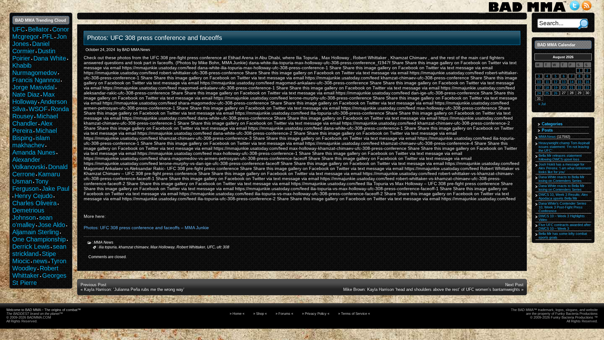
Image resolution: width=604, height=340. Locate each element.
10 (539, 82)
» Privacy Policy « (315, 313)
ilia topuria (108, 247)
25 (547, 93)
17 (539, 87)
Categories (552, 124)
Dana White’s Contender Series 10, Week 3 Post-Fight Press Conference (562, 207)
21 (571, 87)
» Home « (237, 313)
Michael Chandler (35, 120)
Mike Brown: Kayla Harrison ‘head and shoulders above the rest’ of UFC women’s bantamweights (431, 289)
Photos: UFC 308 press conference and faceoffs (154, 37)
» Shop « (260, 313)
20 (564, 87)
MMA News (103, 242)
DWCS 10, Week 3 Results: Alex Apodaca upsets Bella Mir (563, 196)
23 (587, 87)
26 (555, 93)
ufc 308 (223, 247)
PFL (47, 36)
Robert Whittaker (190, 247)
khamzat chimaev (133, 247)
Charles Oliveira (34, 203)
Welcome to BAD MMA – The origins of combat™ (43, 310)
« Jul (541, 104)
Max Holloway (162, 247)
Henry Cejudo (33, 195)
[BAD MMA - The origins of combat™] (527, 11)
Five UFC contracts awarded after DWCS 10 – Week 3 (565, 226)
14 (571, 82)
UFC (211, 247)
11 (547, 82)
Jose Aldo (51, 224)
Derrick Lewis (31, 246)
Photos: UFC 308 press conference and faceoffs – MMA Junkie (146, 227)
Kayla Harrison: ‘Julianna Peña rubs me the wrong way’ (134, 289)
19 (555, 87)
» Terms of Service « (354, 313)
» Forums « (284, 313)
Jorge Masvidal (33, 87)
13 (564, 82)
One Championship (39, 239)
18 (547, 87)
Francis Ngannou (36, 79)
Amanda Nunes (33, 152)
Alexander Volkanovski (28, 163)
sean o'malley (32, 221)
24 (539, 93)
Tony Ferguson (30, 185)
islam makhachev (31, 141)
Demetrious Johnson (28, 214)
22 (579, 87)
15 (579, 82)
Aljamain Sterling (35, 232)
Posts (547, 130)
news (40, 261)
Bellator (38, 29)
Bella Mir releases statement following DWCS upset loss (560, 157)
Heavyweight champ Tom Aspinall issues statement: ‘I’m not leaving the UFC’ (564, 146)
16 (587, 82)
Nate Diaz (26, 94)
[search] (583, 24)
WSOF (38, 108)
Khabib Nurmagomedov (34, 69)
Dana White (49, 58)
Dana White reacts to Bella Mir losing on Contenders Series (561, 179)
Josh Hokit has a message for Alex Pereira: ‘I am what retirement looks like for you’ (565, 168)
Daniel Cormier (30, 47)
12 (555, 82)
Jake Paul (55, 188)
